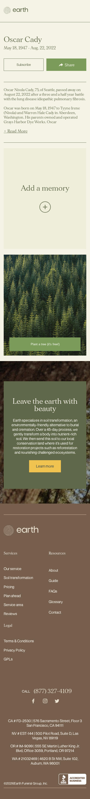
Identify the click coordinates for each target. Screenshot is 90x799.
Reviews (10, 613)
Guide (53, 580)
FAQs (53, 591)
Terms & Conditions (19, 641)
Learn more (45, 466)
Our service (12, 568)
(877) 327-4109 (53, 691)
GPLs (8, 659)
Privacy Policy (14, 650)
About (53, 570)
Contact (55, 612)
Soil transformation (18, 577)
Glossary (56, 601)
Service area (13, 604)
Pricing (9, 587)
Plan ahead (12, 595)
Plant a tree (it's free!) (45, 344)
